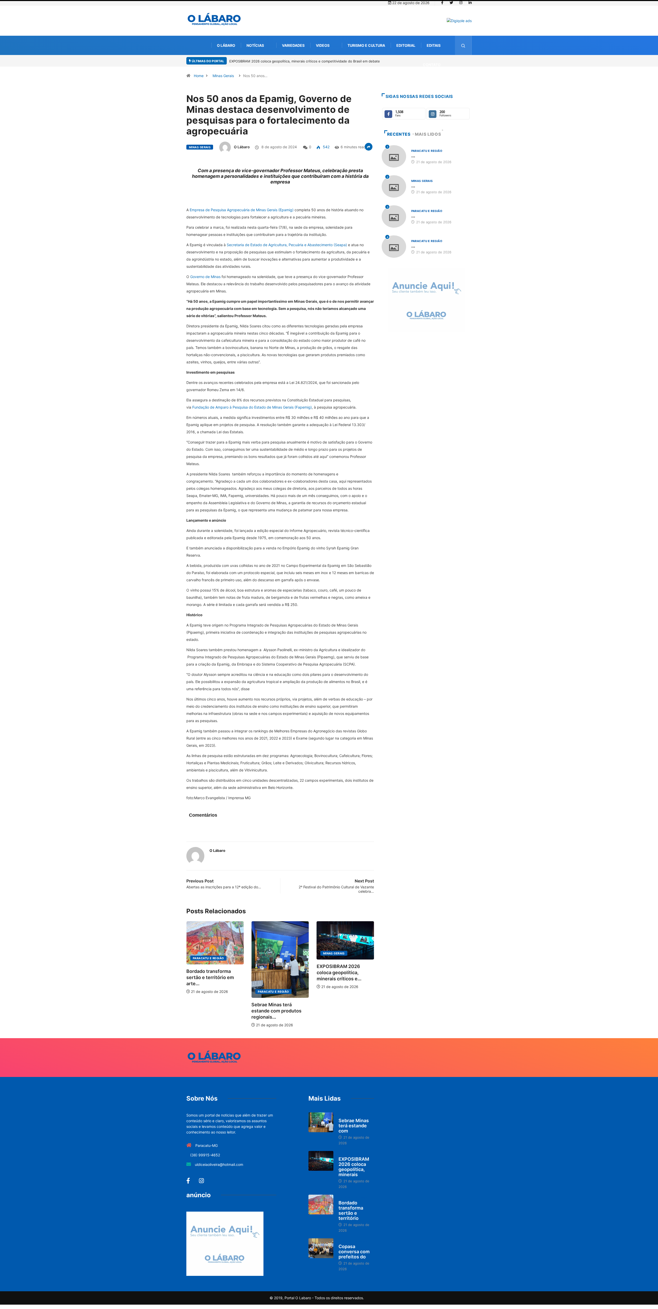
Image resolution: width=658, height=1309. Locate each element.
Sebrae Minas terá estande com (354, 1125)
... (413, 155)
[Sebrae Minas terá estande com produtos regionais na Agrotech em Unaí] (320, 1122)
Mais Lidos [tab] (428, 134)
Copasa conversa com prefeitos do (354, 1251)
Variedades (293, 45)
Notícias (255, 45)
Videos (323, 45)
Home (199, 75)
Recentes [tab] (399, 134)
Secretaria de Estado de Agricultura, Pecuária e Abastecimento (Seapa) (287, 245)
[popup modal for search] (463, 45)
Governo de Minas (205, 276)
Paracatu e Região (208, 991)
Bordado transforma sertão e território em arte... (340, 977)
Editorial (405, 45)
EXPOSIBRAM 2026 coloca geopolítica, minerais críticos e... (273, 972)
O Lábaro (226, 45)
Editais (434, 45)
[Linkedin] (470, 3)
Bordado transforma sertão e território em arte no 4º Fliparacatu (290, 61)
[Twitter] (451, 3)
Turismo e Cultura (366, 45)
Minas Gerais (223, 75)
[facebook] (442, 3)
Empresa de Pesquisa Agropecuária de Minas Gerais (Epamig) (242, 210)
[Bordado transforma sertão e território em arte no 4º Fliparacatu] (320, 1205)
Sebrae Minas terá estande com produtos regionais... (211, 1011)
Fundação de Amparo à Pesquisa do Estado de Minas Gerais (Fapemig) (252, 407)
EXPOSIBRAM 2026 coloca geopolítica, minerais (354, 1166)
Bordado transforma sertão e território (351, 1210)
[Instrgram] (460, 3)
